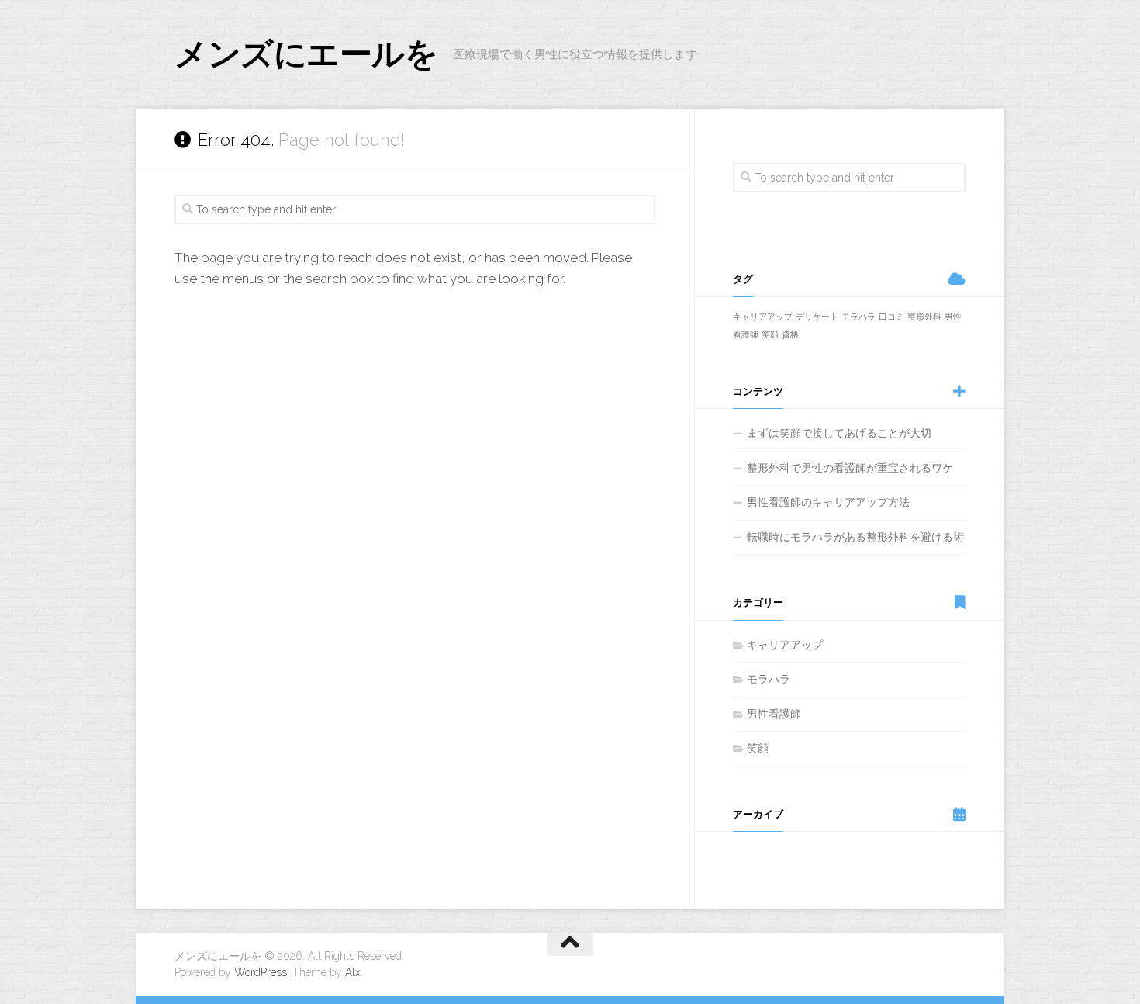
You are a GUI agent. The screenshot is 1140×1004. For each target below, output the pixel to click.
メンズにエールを (305, 54)
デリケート (817, 316)
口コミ (891, 316)
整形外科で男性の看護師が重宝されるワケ (850, 468)
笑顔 (770, 334)
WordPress (260, 972)
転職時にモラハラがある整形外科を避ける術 (855, 537)
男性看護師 (774, 714)
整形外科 (924, 316)
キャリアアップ (763, 316)
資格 (790, 334)
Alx (353, 972)
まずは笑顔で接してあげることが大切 (839, 433)
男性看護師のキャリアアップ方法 (828, 502)
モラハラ (858, 316)
